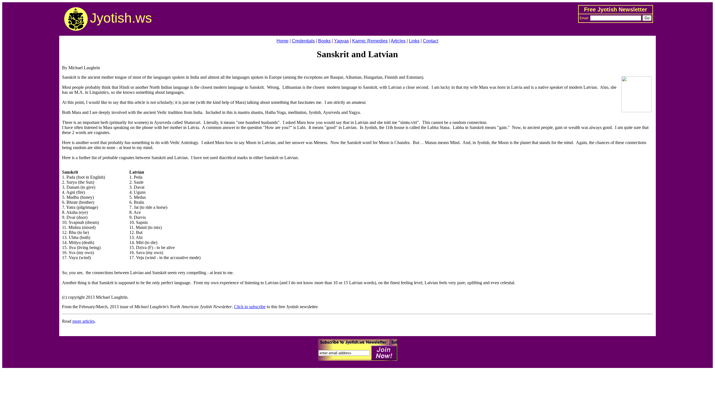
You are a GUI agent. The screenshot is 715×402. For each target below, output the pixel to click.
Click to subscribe (250, 306)
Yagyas (341, 41)
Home (283, 41)
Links (414, 41)
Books (324, 41)
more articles (83, 321)
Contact (430, 41)
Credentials (303, 41)
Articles (398, 41)
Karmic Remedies (370, 41)
